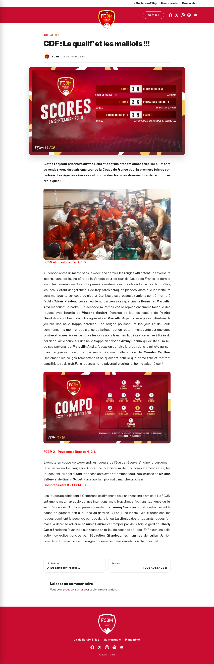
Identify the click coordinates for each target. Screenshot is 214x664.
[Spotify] (189, 15)
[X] (176, 15)
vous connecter (73, 589)
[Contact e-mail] (195, 15)
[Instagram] (183, 15)
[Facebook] (170, 15)
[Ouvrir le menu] (20, 15)
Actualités (51, 35)
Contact (153, 15)
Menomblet (189, 3)
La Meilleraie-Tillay (144, 3)
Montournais (169, 3)
